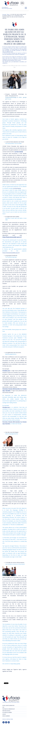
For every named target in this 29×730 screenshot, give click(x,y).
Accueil (4, 14)
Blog (8, 14)
